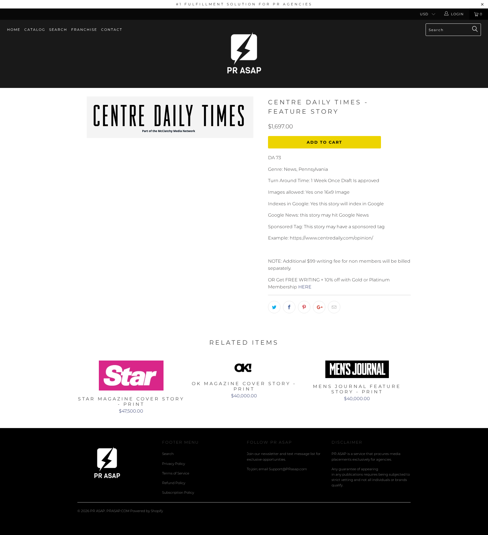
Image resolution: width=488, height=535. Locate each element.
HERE (304, 287)
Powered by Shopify (146, 511)
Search (58, 29)
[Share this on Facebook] (289, 307)
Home (13, 29)
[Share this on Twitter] (274, 307)
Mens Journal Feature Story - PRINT (357, 369)
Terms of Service (175, 473)
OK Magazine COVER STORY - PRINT (244, 368)
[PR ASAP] (244, 54)
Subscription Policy (178, 492)
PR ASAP (97, 511)
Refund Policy (173, 483)
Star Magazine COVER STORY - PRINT (131, 376)
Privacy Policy (173, 463)
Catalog (34, 29)
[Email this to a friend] (334, 307)
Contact (111, 29)
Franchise (84, 29)
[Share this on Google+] (319, 307)
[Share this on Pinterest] (304, 307)
